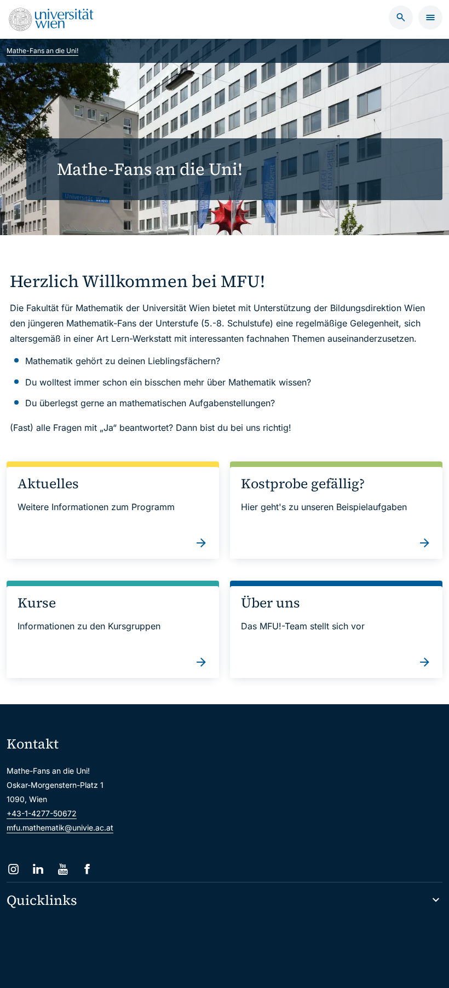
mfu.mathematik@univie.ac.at (60, 827)
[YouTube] (62, 869)
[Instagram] (13, 869)
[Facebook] (87, 869)
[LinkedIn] (38, 869)
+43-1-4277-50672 (42, 813)
